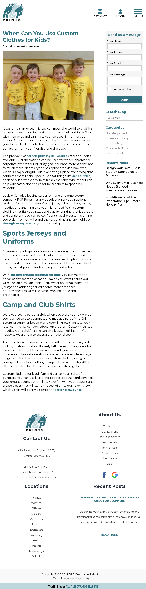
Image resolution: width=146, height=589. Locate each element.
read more (109, 535)
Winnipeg (36, 535)
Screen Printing (117, 138)
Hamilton (36, 540)
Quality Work (109, 431)
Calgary (36, 513)
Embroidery (114, 143)
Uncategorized (116, 133)
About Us (109, 415)
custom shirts (115, 153)
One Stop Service (109, 437)
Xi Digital (87, 578)
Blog (109, 463)
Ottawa (36, 508)
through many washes (20, 223)
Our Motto (109, 426)
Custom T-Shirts (117, 148)
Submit (125, 99)
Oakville (36, 556)
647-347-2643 (45, 472)
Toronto (36, 524)
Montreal (36, 503)
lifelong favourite (68, 389)
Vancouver (36, 519)
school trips (81, 176)
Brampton (36, 529)
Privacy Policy (109, 453)
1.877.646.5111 (73, 586)
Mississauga (36, 551)
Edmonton (36, 545)
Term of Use (109, 447)
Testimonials (109, 442)
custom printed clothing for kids (35, 275)
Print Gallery (109, 458)
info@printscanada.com (41, 477)
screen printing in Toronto (47, 156)
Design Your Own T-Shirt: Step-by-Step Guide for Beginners (109, 499)
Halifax (36, 497)
